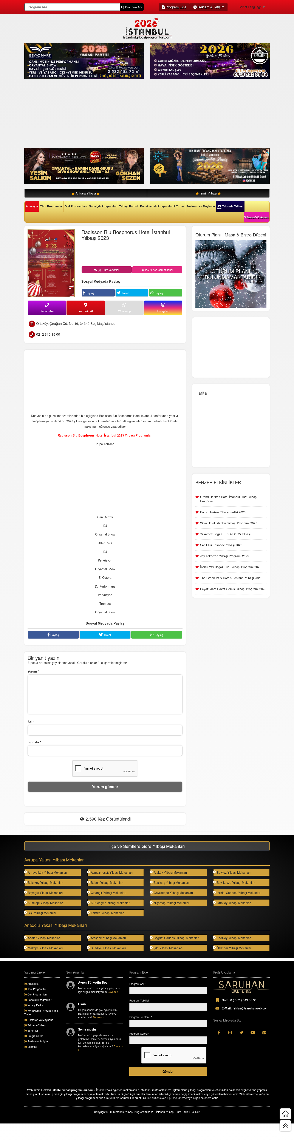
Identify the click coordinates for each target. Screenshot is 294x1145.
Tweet (125, 293)
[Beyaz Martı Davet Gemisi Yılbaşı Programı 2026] (84, 60)
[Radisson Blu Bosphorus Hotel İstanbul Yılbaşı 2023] (51, 263)
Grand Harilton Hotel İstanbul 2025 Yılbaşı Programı (228, 499)
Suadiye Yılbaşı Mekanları (108, 948)
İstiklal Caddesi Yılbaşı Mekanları (239, 892)
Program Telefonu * (140, 1017)
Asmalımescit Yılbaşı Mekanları (112, 872)
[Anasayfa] (285, 1113)
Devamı (112, 992)
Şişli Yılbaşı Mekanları (42, 913)
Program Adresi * (139, 1033)
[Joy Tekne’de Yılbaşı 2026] (210, 165)
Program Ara (133, 7)
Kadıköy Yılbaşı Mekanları (234, 938)
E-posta (34, 742)
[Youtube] (252, 1032)
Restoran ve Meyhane (200, 206)
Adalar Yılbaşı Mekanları (44, 938)
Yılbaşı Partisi (128, 206)
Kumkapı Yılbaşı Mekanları (45, 903)
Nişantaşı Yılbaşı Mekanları (172, 903)
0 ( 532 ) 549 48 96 (239, 1000)
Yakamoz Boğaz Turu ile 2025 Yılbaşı (225, 534)
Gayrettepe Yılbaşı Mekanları (173, 892)
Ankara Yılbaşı (86, 193)
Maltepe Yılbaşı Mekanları (45, 948)
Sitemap (32, 1046)
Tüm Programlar (51, 206)
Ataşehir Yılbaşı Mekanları (108, 938)
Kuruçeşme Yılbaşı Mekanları (110, 903)
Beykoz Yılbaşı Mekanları (234, 872)
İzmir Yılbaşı (208, 193)
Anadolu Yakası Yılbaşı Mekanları (55, 925)
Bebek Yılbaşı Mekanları (107, 882)
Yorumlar (32, 1030)
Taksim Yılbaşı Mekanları (107, 913)
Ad (31, 721)
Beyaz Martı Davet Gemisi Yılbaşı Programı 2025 (233, 589)
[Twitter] (241, 1032)
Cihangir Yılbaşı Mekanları (108, 892)
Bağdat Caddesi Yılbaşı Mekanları (176, 938)
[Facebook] (219, 1032)
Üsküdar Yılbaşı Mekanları (234, 948)
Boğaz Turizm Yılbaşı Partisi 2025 (223, 512)
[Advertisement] (147, 113)
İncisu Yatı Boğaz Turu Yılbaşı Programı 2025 (230, 567)
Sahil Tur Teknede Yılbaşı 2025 (221, 545)
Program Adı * (137, 984)
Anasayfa (32, 206)
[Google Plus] (264, 1032)
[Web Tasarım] (241, 987)
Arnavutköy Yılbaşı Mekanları (47, 872)
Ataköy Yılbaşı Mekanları (170, 872)
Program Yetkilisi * (140, 1000)
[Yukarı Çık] (285, 1125)
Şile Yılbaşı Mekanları (168, 948)
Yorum (33, 671)
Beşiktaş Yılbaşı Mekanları (171, 882)
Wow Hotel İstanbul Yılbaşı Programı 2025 (228, 523)
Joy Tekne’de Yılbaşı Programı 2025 (224, 556)
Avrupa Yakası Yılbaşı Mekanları (54, 859)
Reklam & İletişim (210, 7)
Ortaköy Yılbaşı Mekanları (234, 903)
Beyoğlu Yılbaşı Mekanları (45, 892)
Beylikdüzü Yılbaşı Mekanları (236, 882)
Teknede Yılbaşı (232, 206)
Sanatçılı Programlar (103, 206)
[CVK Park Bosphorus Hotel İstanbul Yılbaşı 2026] (84, 165)
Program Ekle (175, 7)
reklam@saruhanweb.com (245, 1008)
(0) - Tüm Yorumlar (108, 270)
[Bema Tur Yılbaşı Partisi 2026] (210, 60)
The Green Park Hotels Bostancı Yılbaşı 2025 (231, 578)
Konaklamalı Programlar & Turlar (162, 206)
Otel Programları (76, 206)
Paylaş (89, 293)
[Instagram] (230, 1032)
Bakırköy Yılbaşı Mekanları (45, 882)
